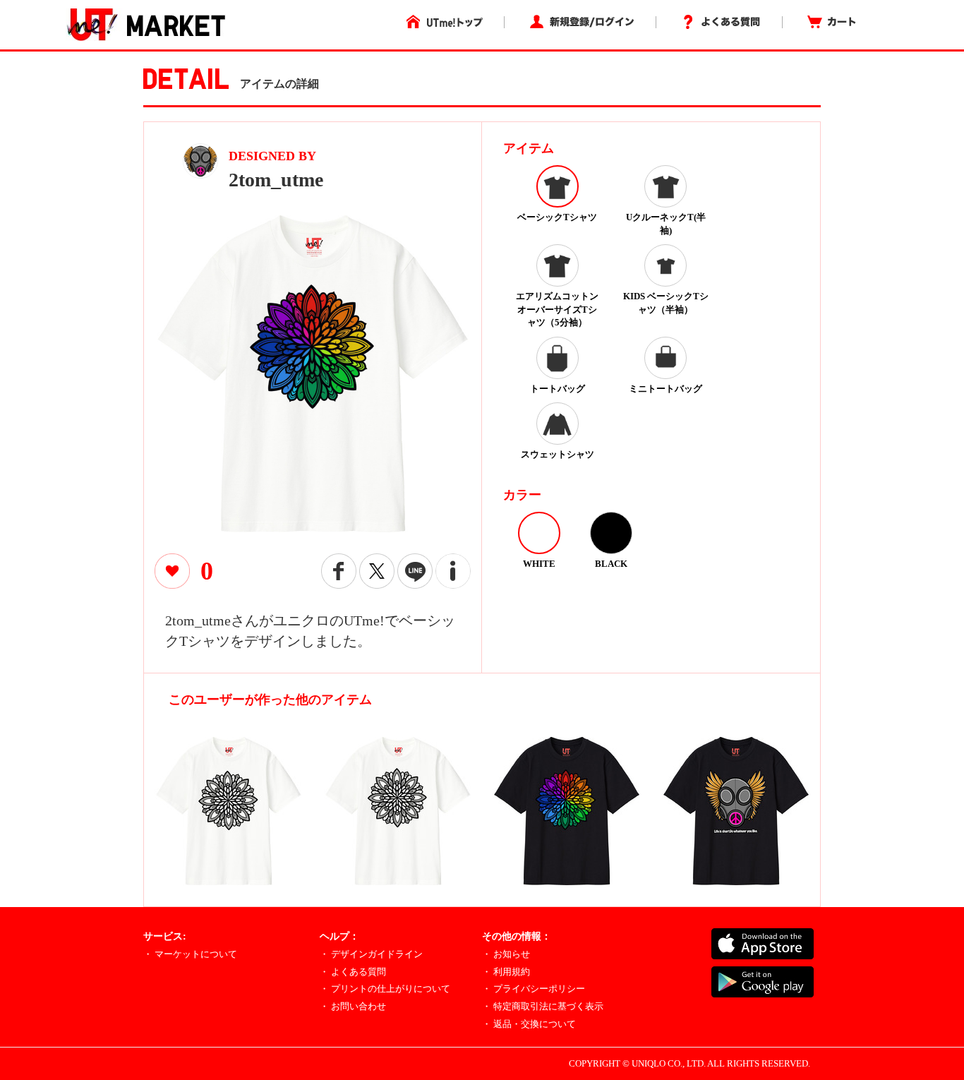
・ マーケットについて (190, 954)
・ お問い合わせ (353, 1006)
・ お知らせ (506, 954)
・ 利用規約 (506, 971)
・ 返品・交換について (529, 1024)
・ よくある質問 (353, 971)
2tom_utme (276, 180)
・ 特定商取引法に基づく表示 (542, 1006)
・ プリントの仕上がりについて (385, 988)
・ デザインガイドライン (371, 954)
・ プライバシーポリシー (533, 988)
